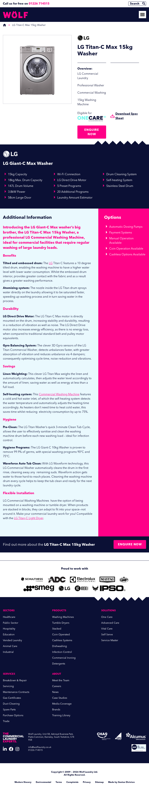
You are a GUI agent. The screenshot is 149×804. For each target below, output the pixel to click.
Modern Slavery (23, 782)
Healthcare (9, 617)
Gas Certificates (12, 697)
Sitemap (99, 782)
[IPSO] (109, 588)
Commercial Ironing (64, 657)
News (55, 692)
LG (51, 263)
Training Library (61, 715)
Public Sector (10, 622)
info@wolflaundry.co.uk (39, 747)
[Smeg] (38, 588)
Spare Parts (9, 709)
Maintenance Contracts (16, 692)
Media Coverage (62, 703)
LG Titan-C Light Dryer (28, 518)
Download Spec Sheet (126, 116)
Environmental (43, 782)
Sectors (9, 610)
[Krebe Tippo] (81, 588)
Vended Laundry (12, 640)
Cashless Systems (62, 640)
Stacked (56, 628)
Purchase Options (13, 715)
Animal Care (10, 646)
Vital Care (106, 628)
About (56, 673)
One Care (106, 617)
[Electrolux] (82, 580)
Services (9, 673)
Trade (6, 721)
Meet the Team (60, 680)
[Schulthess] (32, 580)
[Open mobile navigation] (142, 14)
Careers (56, 686)
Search (134, 3)
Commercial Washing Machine (59, 394)
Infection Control (62, 652)
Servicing (8, 686)
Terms (59, 782)
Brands (56, 709)
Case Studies (59, 697)
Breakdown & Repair (15, 680)
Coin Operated (61, 634)
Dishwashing (59, 646)
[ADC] (57, 580)
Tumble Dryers (60, 622)
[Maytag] (107, 580)
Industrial (8, 652)
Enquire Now (91, 132)
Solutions (108, 610)
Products (59, 610)
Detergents (58, 663)
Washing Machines (63, 617)
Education (9, 634)
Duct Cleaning (11, 703)
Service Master (109, 640)
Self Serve (107, 634)
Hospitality (9, 628)
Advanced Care (110, 622)
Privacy (87, 782)
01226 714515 (39, 3)
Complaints (72, 782)
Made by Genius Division (121, 782)
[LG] (65, 588)
